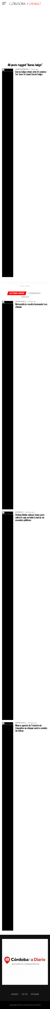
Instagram (35, 994)
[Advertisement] (25, 35)
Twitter (24, 994)
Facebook (14, 994)
